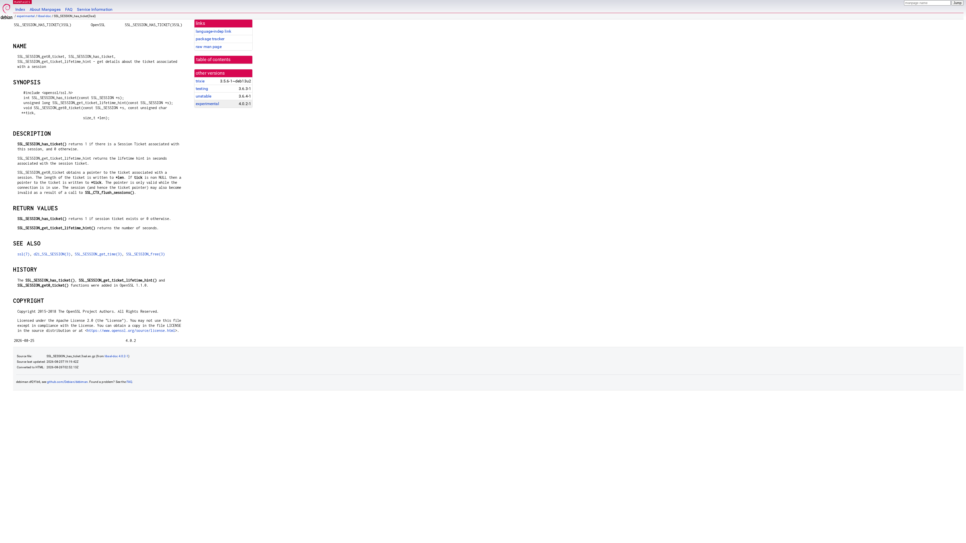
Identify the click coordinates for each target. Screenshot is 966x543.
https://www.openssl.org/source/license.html (131, 330)
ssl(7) (23, 254)
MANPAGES (22, 2)
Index (20, 9)
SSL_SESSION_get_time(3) (98, 254)
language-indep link (213, 31)
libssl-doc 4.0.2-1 (116, 356)
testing (202, 88)
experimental (26, 16)
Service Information (94, 9)
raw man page (209, 46)
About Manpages (45, 9)
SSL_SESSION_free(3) (145, 254)
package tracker (210, 38)
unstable (203, 96)
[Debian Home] (6, 10)
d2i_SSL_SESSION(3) (52, 254)
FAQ (68, 9)
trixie (200, 81)
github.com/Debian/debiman (67, 382)
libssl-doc (44, 16)
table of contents (213, 59)
